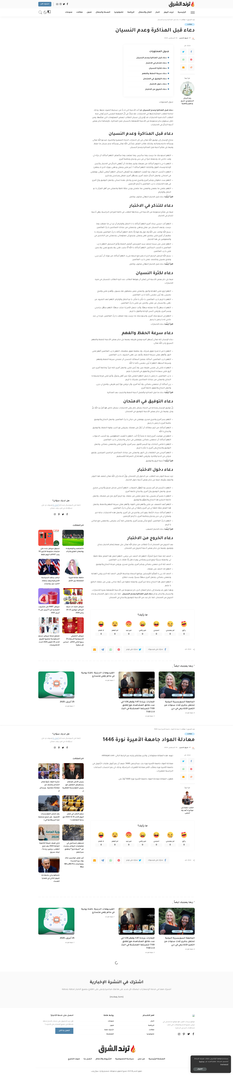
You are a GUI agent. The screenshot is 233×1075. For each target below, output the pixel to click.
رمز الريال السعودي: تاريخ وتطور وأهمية (187, 101)
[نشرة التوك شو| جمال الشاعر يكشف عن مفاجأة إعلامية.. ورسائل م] (49, 771)
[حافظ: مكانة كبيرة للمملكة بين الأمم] (73, 567)
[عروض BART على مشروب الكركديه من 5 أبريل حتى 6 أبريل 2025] (49, 596)
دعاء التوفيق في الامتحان (155, 79)
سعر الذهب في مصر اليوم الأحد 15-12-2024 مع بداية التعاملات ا (73, 817)
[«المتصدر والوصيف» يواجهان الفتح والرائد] (73, 538)
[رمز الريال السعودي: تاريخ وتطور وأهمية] (187, 89)
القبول (200, 1069)
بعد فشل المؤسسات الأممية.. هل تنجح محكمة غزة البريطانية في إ (49, 817)
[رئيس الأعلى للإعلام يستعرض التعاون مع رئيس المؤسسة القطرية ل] (73, 771)
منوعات (177, 695)
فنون (137, 695)
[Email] (183, 67)
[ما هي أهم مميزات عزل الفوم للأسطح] (187, 1041)
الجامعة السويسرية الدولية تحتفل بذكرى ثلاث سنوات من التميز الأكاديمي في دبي (179, 705)
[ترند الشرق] (181, 4)
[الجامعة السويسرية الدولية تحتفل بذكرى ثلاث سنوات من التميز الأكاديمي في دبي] (177, 685)
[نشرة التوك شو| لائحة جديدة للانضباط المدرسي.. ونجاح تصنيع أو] (73, 1007)
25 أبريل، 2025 (67, 702)
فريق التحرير (183, 38)
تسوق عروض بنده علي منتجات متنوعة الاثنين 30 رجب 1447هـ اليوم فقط (49, 552)
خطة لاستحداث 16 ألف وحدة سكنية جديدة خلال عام (74, 1068)
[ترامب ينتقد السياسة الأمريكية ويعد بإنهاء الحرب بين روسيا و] (49, 567)
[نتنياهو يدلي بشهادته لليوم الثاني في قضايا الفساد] (49, 865)
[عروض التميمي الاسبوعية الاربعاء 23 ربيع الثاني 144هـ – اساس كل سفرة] (73, 625)
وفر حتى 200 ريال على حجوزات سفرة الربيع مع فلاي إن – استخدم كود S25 (49, 1053)
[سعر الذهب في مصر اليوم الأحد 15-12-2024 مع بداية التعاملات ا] (73, 803)
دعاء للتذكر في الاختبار (156, 63)
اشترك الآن (44, 4)
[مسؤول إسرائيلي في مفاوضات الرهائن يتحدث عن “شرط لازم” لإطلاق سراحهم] (73, 832)
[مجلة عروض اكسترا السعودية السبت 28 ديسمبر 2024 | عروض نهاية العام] (73, 1040)
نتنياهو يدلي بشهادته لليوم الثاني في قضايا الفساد (50, 878)
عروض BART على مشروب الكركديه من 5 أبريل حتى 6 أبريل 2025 (49, 610)
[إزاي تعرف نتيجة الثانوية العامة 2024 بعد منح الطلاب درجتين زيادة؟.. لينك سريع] (49, 832)
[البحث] (40, 12)
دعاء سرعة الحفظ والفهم (154, 74)
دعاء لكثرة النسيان (158, 68)
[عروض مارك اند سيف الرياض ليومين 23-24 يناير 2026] (73, 596)
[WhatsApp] (183, 59)
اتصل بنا (56, 505)
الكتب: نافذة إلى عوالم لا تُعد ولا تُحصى (187, 810)
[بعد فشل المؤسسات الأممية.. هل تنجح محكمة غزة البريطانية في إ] (49, 803)
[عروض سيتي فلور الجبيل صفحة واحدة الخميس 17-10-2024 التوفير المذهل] (49, 1007)
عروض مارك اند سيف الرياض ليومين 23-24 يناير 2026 (75, 610)
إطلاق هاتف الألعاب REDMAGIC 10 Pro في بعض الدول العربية (51, 1068)
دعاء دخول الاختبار (158, 84)
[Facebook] (191, 52)
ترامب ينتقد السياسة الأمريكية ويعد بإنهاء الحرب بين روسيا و (50, 581)
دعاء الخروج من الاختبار (156, 89)
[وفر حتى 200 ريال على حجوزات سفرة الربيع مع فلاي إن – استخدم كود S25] (49, 1040)
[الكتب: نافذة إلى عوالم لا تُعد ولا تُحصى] (187, 798)
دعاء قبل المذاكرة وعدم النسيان (151, 58)
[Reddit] (191, 67)
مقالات (189, 24)
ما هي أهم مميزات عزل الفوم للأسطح (187, 1053)
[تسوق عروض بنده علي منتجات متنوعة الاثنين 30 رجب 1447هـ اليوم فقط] (49, 538)
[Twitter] (183, 52)
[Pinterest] (191, 59)
